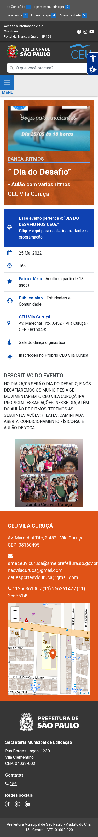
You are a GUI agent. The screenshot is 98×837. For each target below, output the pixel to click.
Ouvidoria (11, 31)
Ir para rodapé (43, 15)
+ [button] (15, 610)
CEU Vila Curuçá (28, 194)
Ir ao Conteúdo (16, 7)
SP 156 (46, 36)
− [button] (15, 618)
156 (13, 783)
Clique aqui (29, 230)
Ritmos (35, 159)
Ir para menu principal (51, 7)
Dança (16, 159)
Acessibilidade (72, 15)
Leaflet (84, 693)
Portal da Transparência (21, 36)
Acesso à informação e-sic (23, 26)
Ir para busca (15, 15)
